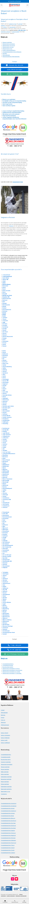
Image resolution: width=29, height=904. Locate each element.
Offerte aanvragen (5, 725)
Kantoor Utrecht (4, 732)
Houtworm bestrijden (6, 762)
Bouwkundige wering (7, 667)
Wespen (11, 226)
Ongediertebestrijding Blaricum (8, 818)
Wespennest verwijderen (8, 44)
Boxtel (4, 312)
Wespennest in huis (7, 48)
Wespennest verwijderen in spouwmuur (12, 670)
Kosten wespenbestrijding (9, 50)
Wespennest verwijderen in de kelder (12, 673)
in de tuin (20, 24)
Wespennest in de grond (8, 45)
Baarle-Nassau (6, 284)
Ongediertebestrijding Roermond (8, 842)
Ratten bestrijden (5, 771)
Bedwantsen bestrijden (6, 779)
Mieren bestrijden (5, 781)
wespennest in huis (18, 182)
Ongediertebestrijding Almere (7, 808)
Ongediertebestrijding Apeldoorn (8, 810)
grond (5, 27)
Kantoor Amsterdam (5, 735)
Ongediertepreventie (7, 665)
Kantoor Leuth (4, 740)
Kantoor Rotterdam (5, 737)
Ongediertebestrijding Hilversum (8, 833)
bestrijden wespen (5, 31)
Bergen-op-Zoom (7, 295)
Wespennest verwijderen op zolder (11, 671)
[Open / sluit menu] (27, 5)
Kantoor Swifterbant (5, 742)
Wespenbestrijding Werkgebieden (11, 56)
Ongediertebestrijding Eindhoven (8, 825)
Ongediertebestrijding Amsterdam (8, 806)
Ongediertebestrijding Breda (7, 815)
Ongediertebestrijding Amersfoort (8, 803)
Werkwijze (3, 722)
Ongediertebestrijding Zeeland (8, 852)
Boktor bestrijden (5, 774)
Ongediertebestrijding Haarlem (8, 830)
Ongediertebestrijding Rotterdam (8, 840)
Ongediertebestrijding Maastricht (8, 835)
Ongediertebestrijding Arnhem (8, 813)
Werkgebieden (6, 55)
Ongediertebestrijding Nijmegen (8, 838)
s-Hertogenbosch (7, 276)
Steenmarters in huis (5, 791)
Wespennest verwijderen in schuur (11, 668)
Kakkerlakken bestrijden (6, 776)
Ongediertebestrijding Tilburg (7, 845)
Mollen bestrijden (5, 784)
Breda (4, 314)
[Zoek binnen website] (1, 5)
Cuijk (3, 322)
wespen (3, 25)
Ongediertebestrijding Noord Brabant (11, 52)
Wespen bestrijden (7, 42)
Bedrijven (3, 715)
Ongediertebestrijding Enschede (8, 828)
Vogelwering (4, 794)
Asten (4, 282)
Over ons (3, 720)
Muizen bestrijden (5, 769)
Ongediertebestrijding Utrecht (7, 847)
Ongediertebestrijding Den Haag (8, 823)
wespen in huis (12, 24)
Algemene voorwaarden (21, 895)
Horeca (2, 717)
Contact (2, 710)
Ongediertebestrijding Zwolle (7, 850)
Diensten (4, 53)
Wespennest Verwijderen (6, 764)
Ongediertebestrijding (8, 664)
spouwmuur (13, 27)
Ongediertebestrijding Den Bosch (8, 820)
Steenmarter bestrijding (6, 789)
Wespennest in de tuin (8, 47)
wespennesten (15, 31)
